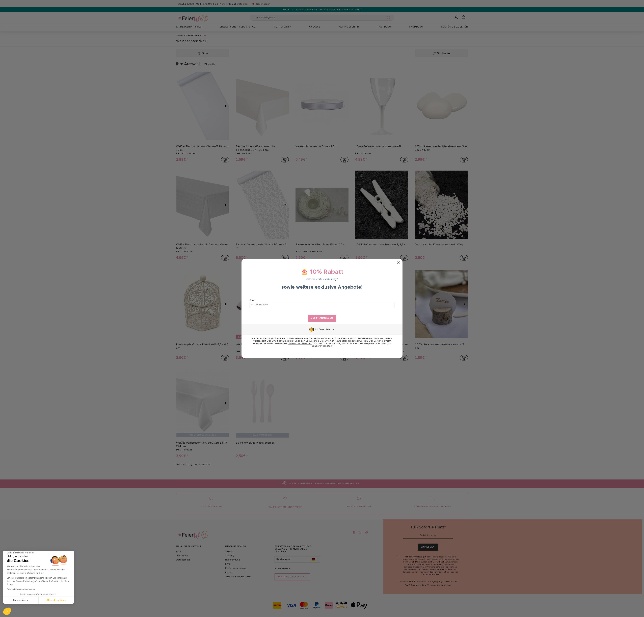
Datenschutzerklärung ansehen (21, 589)
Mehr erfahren (21, 600)
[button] (7, 611)
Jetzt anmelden (322, 318)
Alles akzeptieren (56, 600)
